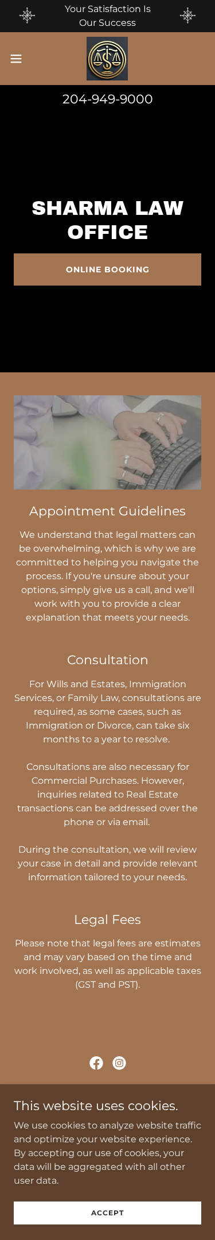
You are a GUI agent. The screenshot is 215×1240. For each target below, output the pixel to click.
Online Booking (108, 269)
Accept (107, 1212)
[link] (107, 58)
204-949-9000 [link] (107, 99)
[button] (20, 58)
